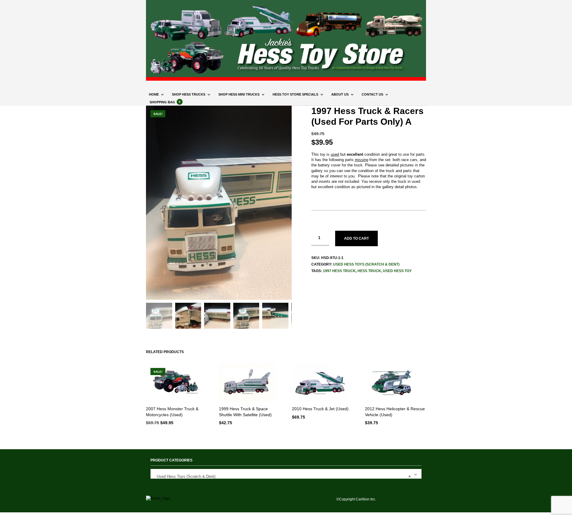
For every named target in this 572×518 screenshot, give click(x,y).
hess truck (369, 271)
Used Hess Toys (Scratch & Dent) (366, 264)
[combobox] (286, 474)
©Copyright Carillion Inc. (356, 499)
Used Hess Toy (397, 271)
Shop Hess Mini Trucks (238, 94)
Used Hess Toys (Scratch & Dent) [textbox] (282, 476)
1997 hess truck (339, 271)
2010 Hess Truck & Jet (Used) (320, 408)
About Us (340, 94)
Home (154, 94)
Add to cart (356, 238)
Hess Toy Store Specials (295, 94)
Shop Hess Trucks (188, 94)
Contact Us (372, 94)
